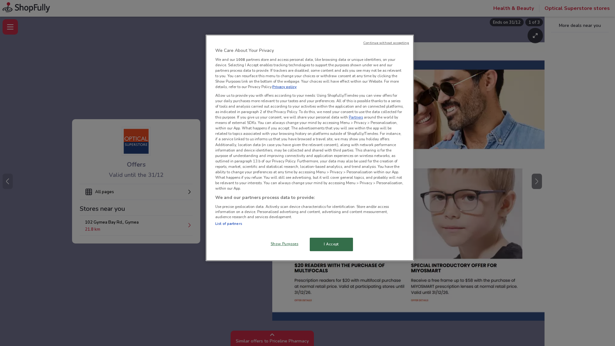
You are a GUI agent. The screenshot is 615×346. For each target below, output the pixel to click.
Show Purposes (284, 243)
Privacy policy (284, 86)
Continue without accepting (386, 42)
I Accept (331, 244)
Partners (356, 117)
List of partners (228, 223)
